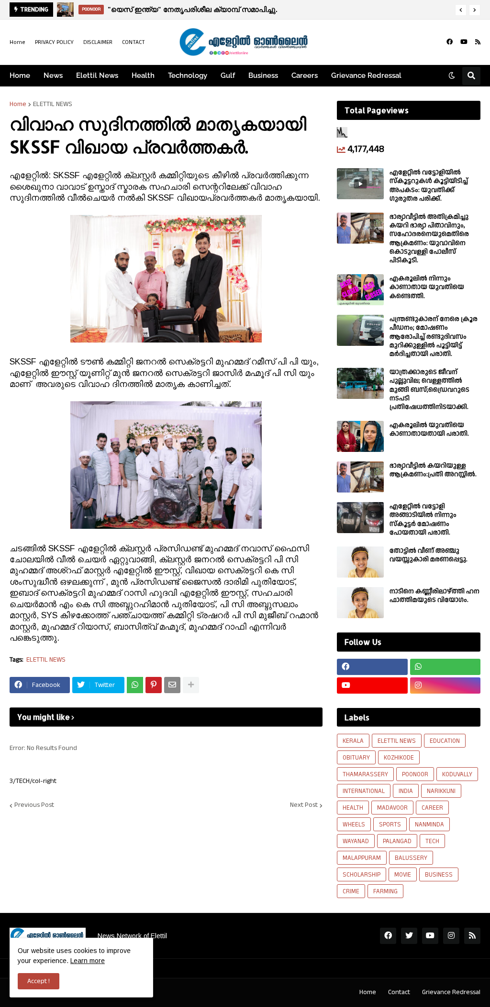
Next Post (304, 805)
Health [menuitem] (143, 75)
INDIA (406, 791)
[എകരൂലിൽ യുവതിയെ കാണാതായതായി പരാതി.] (360, 436)
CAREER (432, 807)
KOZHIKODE (399, 757)
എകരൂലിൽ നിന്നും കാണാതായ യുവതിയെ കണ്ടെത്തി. (427, 287)
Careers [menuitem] (304, 75)
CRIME (351, 891)
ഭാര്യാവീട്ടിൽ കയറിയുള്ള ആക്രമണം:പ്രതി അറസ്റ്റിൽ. (433, 470)
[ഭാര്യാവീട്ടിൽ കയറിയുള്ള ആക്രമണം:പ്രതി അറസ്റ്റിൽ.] (360, 477)
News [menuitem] (53, 75)
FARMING (385, 891)
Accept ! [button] (38, 981)
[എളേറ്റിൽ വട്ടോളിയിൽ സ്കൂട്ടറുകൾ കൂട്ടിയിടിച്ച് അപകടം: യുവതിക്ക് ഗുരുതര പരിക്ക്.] (360, 183)
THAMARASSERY (365, 774)
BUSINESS (439, 874)
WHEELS (354, 824)
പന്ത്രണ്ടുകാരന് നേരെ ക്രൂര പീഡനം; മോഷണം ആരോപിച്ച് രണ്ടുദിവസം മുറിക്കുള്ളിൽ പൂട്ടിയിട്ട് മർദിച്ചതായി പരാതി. (434, 336)
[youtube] (464, 42)
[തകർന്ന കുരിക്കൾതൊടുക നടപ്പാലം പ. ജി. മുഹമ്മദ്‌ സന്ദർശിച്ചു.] (66, 9)
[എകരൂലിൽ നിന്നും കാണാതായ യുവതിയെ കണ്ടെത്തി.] (360, 289)
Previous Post (34, 805)
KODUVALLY (457, 774)
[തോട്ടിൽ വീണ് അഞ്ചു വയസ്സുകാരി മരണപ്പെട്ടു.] (360, 562)
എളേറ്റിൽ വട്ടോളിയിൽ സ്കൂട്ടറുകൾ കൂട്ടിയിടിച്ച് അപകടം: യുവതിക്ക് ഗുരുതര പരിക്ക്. (429, 185)
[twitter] (409, 936)
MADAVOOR (392, 807)
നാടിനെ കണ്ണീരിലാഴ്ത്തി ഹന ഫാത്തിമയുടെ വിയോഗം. (434, 595)
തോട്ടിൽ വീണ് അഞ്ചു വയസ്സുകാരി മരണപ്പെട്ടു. (429, 555)
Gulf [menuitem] (228, 75)
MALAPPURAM (362, 858)
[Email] (172, 685)
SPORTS (390, 824)
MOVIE (402, 874)
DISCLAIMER (97, 42)
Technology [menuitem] (187, 75)
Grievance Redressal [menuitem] (366, 75)
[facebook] (449, 42)
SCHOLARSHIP (361, 874)
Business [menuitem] (263, 75)
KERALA (353, 741)
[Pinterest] (153, 685)
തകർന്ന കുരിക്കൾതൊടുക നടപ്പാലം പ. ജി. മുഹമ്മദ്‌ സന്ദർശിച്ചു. (228, 9)
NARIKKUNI (441, 791)
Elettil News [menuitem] (97, 75)
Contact (399, 992)
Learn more (87, 960)
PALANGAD (397, 841)
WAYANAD (356, 841)
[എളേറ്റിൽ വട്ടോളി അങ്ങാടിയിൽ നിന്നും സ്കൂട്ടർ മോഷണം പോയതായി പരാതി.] (360, 517)
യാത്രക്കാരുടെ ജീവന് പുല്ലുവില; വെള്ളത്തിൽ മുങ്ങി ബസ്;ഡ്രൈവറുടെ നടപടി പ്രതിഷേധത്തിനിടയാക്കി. (429, 389)
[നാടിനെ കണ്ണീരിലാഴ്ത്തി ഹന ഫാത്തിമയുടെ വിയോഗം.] (360, 602)
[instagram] (445, 685)
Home (17, 42)
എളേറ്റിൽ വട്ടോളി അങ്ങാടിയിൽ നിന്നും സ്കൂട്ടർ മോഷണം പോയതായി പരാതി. (423, 519)
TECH (432, 841)
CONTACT (133, 42)
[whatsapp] (445, 667)
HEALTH (353, 807)
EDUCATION (445, 741)
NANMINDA (429, 824)
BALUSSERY (411, 858)
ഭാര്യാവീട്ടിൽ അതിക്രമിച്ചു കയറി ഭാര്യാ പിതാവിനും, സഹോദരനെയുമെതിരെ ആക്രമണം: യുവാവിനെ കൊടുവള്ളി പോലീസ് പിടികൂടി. (429, 239)
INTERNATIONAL (364, 791)
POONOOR (415, 774)
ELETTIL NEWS (52, 104)
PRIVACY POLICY (54, 42)
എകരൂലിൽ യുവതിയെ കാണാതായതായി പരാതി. (429, 429)
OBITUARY (356, 757)
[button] (461, 10)
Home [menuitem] (20, 75)
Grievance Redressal (451, 992)
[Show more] (191, 685)
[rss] (477, 42)
